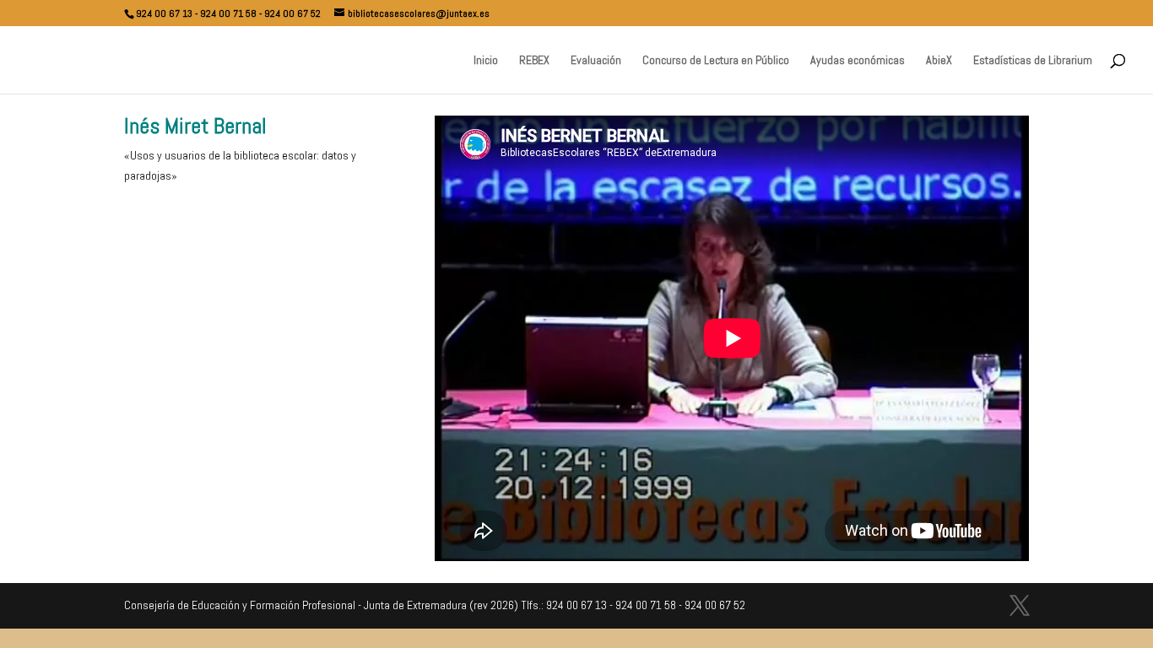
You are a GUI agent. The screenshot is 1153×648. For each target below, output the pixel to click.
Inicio (486, 61)
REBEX (534, 61)
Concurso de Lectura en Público (715, 61)
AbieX (939, 61)
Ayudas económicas (857, 61)
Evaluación (596, 61)
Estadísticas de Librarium (1032, 61)
